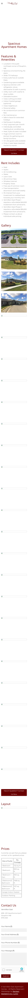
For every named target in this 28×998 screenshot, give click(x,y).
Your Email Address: (10, 934)
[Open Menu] (2, 3)
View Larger (14, 238)
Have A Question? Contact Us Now (14, 151)
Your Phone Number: (10, 943)
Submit (6, 976)
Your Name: (6, 926)
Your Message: (7, 951)
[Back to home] (14, 3)
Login (16, 994)
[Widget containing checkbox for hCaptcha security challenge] (13, 970)
